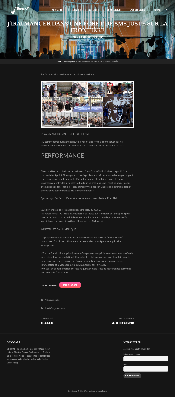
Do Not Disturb (114, 9)
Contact (157, 9)
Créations (94, 9)
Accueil (59, 61)
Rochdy (99, 36)
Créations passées (69, 61)
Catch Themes (102, 390)
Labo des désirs (137, 9)
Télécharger (70, 285)
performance (59, 308)
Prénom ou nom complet (131, 354)
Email (125, 364)
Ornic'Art (85, 390)
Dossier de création (49, 285)
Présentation (74, 9)
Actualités (57, 9)
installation (49, 308)
